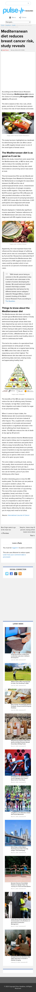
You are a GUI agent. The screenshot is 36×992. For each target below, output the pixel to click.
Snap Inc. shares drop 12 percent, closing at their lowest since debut (27, 530)
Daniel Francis (5, 50)
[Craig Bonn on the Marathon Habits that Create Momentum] (18, 798)
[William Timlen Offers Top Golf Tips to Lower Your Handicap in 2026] (18, 672)
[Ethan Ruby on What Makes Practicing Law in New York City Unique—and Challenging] (18, 833)
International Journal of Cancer (18, 515)
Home (2, 25)
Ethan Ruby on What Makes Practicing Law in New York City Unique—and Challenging (19, 848)
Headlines (8, 25)
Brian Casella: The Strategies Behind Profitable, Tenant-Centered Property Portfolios (21, 706)
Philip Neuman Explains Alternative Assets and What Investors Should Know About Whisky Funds (20, 742)
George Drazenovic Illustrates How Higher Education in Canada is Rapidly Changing (20, 958)
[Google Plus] (15, 573)
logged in (15, 548)
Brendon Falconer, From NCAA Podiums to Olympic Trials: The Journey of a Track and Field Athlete (21, 884)
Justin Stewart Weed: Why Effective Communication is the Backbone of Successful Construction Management (20, 922)
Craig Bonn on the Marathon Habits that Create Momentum (20, 813)
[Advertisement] (18, 71)
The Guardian (10, 301)
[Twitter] (6, 573)
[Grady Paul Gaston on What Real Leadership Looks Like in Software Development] (18, 640)
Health (14, 25)
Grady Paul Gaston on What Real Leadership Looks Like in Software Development (20, 656)
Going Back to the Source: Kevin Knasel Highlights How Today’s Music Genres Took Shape (20, 778)
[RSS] (20, 573)
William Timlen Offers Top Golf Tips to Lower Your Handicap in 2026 (20, 682)
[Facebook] (11, 573)
